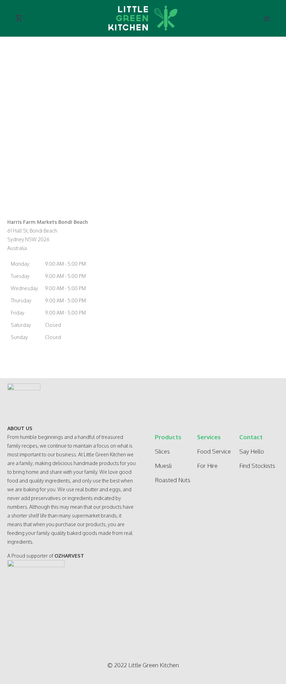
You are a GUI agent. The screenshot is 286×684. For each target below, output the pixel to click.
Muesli (163, 465)
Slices (162, 451)
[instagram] (69, 617)
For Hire (207, 465)
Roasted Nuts (172, 480)
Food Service (214, 451)
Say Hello (251, 451)
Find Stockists (257, 465)
